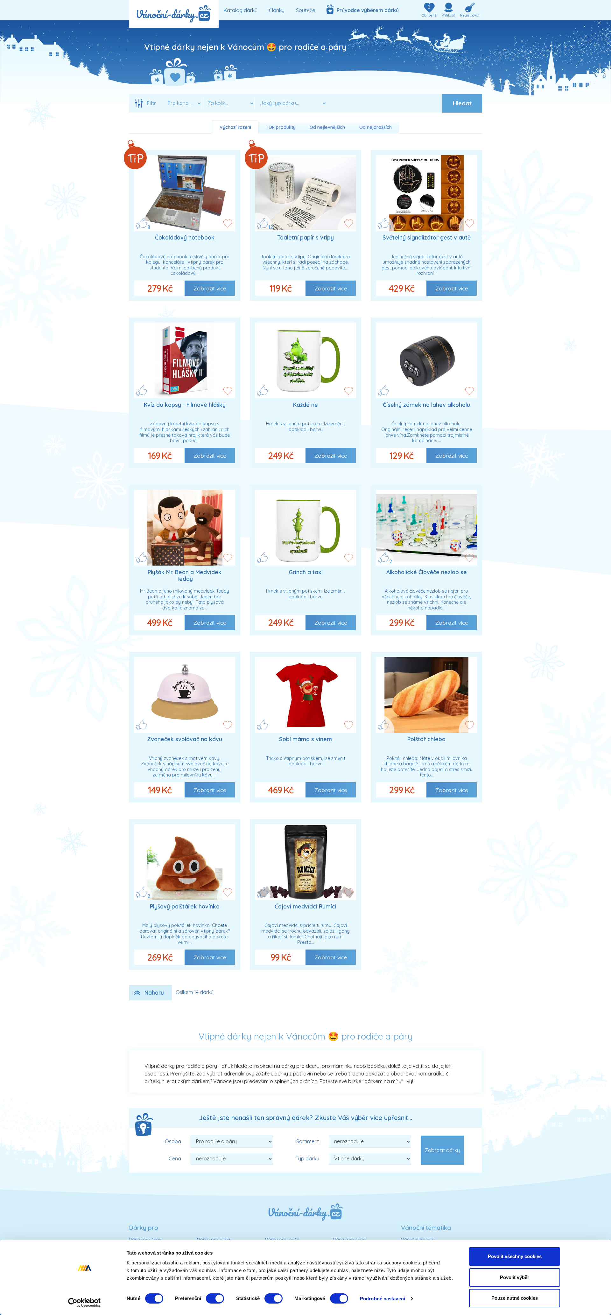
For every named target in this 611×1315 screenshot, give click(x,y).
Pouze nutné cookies (514, 1298)
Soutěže (305, 10)
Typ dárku (307, 1158)
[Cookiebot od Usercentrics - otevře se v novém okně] (84, 1302)
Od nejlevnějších (327, 127)
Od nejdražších (375, 127)
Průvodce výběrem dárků (366, 10)
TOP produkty (281, 127)
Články (276, 10)
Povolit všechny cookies (515, 1256)
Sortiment (307, 1141)
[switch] (215, 1298)
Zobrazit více (209, 288)
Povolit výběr (514, 1277)
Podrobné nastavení (382, 1298)
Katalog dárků (240, 10)
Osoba (173, 1141)
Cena (175, 1158)
